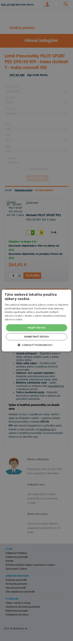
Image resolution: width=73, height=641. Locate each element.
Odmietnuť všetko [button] (36, 336)
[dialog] (36, 320)
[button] (36, 345)
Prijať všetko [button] (36, 327)
